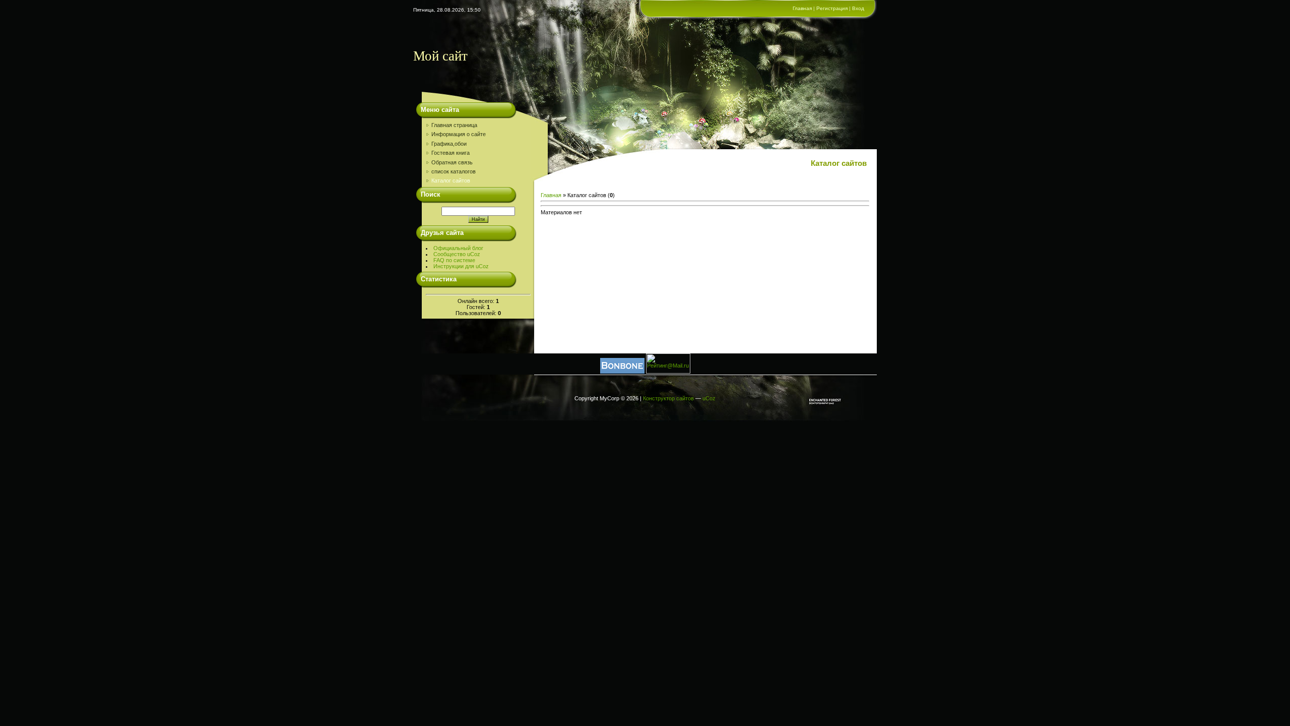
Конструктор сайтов (668, 398)
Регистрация (832, 8)
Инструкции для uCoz (461, 266)
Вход (858, 8)
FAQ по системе (454, 260)
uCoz (709, 398)
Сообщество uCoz (456, 254)
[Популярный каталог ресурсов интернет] (622, 372)
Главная (802, 8)
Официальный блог (458, 248)
